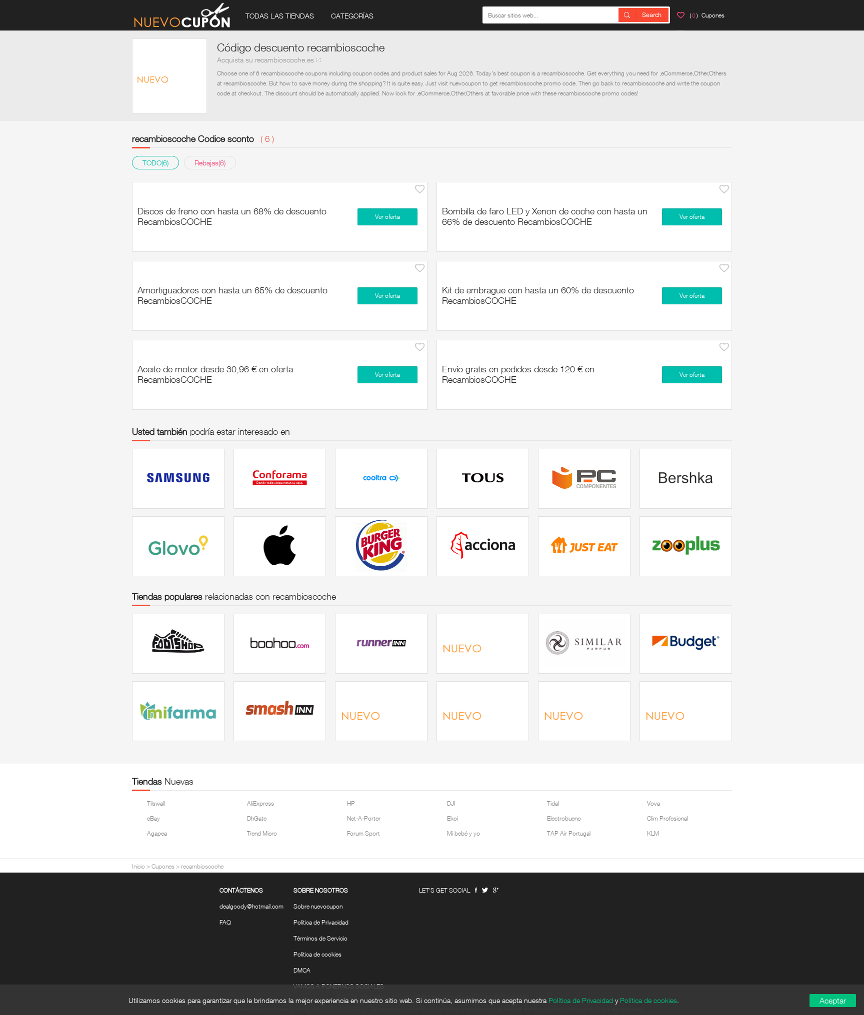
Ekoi (452, 818)
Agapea (157, 833)
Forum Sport (363, 833)
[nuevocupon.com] (182, 15)
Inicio (138, 866)
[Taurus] (482, 644)
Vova (653, 803)
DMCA (302, 971)
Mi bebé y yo (463, 833)
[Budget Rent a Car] (686, 644)
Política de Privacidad (321, 923)
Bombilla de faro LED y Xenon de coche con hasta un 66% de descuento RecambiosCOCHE (545, 216)
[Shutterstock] (584, 711)
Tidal (553, 803)
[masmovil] (686, 711)
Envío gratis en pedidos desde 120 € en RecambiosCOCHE (518, 374)
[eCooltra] (381, 479)
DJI (451, 803)
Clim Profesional (667, 818)
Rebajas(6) (210, 162)
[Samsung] (178, 479)
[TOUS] (482, 479)
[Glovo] (178, 546)
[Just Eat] (584, 546)
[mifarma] (178, 711)
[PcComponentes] (584, 479)
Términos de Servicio (321, 939)
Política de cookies (318, 955)
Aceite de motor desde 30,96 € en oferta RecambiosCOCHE (215, 374)
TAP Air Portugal (568, 833)
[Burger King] (381, 546)
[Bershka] (686, 479)
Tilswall (156, 803)
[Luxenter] (482, 711)
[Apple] (280, 546)
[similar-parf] (584, 644)
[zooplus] (686, 546)
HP (351, 803)
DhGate (256, 818)
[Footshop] (178, 644)
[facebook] (476, 890)
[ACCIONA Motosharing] (482, 546)
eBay (153, 818)
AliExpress (260, 803)
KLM (653, 833)
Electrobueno (564, 818)
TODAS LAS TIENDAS (280, 15)
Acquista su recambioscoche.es (265, 59)
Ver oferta (387, 216)
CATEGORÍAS (352, 15)
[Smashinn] (280, 711)
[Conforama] (280, 479)
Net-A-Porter (363, 818)
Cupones (163, 866)
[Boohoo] (280, 644)
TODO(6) (155, 162)
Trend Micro (262, 833)
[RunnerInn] (381, 644)
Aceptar (833, 1001)
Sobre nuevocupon (318, 907)
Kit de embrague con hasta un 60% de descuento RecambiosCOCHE (538, 295)
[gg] (485, 890)
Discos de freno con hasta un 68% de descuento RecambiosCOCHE (232, 216)
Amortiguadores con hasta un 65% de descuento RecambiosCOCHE (233, 295)
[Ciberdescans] (381, 711)
